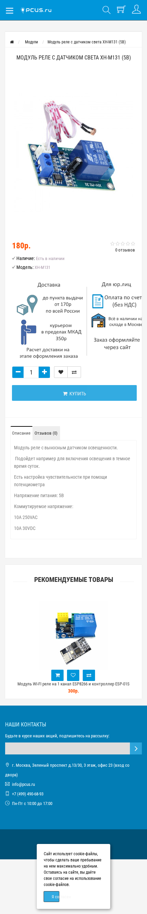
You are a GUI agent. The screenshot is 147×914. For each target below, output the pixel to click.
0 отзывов (125, 250)
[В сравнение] (74, 372)
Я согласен (55, 897)
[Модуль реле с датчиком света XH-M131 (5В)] (73, 151)
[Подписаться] (136, 748)
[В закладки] (61, 372)
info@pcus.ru (23, 784)
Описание (21, 433)
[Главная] (11, 42)
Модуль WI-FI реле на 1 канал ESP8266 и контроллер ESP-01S (73, 683)
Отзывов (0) (46, 433)
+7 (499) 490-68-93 (27, 793)
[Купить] (57, 675)
